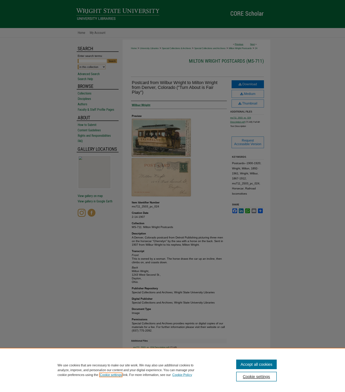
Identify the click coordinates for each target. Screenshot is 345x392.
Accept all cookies (256, 364)
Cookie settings (111, 375)
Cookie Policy (182, 375)
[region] (172, 370)
